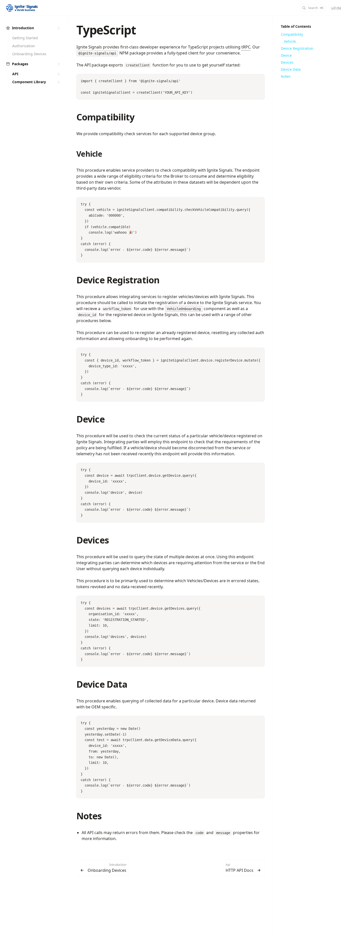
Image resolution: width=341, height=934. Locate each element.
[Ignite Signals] (22, 7)
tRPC (245, 47)
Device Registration (118, 280)
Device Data (101, 684)
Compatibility (105, 117)
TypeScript (106, 30)
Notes (89, 816)
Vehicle (89, 154)
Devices (92, 540)
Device (90, 419)
